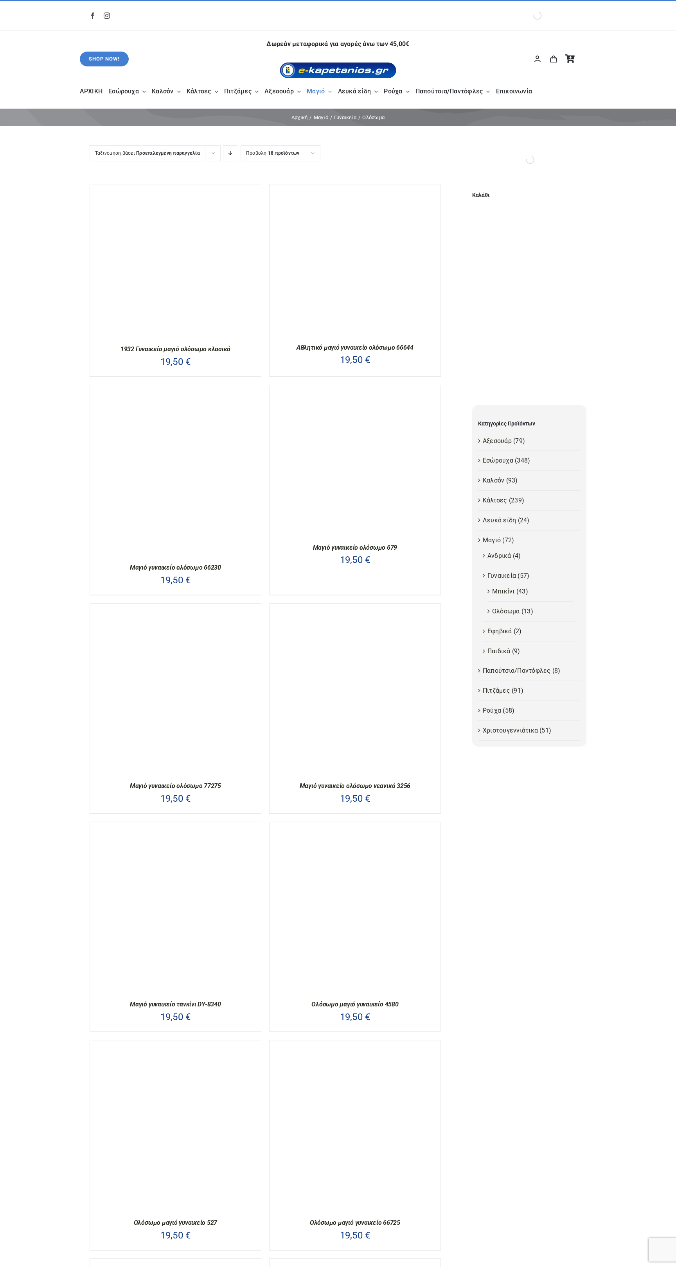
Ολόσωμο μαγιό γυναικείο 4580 (354, 1004)
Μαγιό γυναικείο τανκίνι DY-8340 (175, 1004)
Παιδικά (499, 651)
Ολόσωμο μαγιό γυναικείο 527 (176, 1222)
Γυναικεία (501, 575)
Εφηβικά (499, 631)
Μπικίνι (503, 591)
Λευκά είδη (499, 520)
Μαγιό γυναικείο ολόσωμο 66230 (175, 567)
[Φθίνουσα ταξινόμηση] (230, 153)
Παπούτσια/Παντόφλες (517, 670)
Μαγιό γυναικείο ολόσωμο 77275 (175, 786)
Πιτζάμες (496, 690)
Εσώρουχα (498, 460)
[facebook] (93, 16)
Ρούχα (492, 710)
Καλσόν (493, 480)
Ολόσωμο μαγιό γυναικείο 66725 (355, 1222)
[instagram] (107, 16)
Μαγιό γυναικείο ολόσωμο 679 (355, 547)
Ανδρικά (499, 555)
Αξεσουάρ (497, 441)
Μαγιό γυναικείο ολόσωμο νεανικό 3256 (355, 786)
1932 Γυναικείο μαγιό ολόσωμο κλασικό (175, 349)
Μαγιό (492, 540)
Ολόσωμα (506, 611)
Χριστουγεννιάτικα (510, 730)
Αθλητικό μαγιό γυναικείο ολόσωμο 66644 (355, 347)
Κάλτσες (495, 500)
